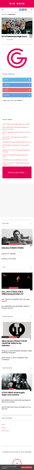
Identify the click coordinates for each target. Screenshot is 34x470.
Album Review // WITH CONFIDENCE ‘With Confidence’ (15, 358)
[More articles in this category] (30, 223)
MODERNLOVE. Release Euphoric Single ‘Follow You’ (16, 142)
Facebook (6, 85)
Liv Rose (11, 388)
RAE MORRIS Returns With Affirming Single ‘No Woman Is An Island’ (16, 401)
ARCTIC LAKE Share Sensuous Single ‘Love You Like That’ (16, 408)
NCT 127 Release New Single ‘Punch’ (14, 36)
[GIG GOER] (17, 3)
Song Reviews (10, 39)
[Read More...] (3, 39)
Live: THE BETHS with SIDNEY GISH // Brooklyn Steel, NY (16, 300)
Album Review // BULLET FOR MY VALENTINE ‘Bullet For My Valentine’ (14, 343)
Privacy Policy (5, 430)
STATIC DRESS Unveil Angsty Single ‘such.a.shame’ (16, 124)
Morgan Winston (13, 287)
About (3, 424)
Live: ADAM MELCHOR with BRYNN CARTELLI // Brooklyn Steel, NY (16, 307)
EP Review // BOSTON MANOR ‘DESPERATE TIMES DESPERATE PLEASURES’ (17, 352)
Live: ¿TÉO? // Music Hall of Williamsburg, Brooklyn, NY (12, 293)
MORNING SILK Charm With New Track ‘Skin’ (15, 160)
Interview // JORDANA (9, 254)
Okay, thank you (27, 467)
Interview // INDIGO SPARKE (13, 248)
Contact (4, 427)
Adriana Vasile (12, 337)
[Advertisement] (17, 200)
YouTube (6, 90)
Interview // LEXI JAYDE (9, 259)
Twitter (6, 79)
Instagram (6, 95)
